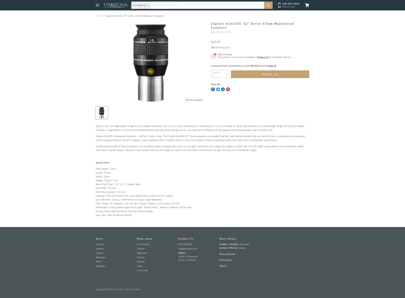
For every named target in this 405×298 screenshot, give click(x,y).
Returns (223, 265)
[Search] (268, 5)
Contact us (263, 57)
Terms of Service (227, 253)
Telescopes (101, 257)
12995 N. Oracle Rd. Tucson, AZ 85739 (188, 256)
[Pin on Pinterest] (228, 89)
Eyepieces (100, 266)
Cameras (100, 248)
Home (99, 16)
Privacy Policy (226, 259)
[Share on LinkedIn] (223, 89)
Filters (99, 261)
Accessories (142, 270)
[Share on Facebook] (213, 89)
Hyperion (100, 244)
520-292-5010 (185, 244)
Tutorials (141, 248)
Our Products (143, 244)
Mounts (99, 253)
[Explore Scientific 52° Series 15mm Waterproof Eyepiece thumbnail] (101, 113)
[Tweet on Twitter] (218, 89)
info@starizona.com (187, 248)
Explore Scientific (223, 32)
